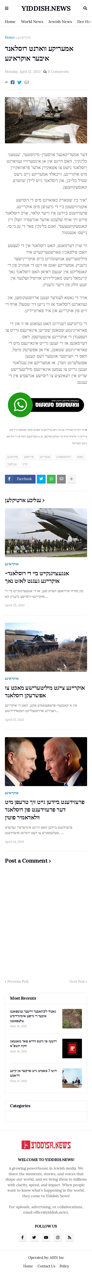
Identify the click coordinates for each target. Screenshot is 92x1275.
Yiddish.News (46, 8)
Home (10, 21)
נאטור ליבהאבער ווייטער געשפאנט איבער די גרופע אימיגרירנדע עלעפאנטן (33, 1016)
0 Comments (58, 71)
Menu (6, 8)
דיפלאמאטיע (63, 457)
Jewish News (60, 21)
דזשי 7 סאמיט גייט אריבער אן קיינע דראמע (33, 1073)
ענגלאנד (12, 464)
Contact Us (46, 1266)
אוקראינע (24, 37)
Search (85, 8)
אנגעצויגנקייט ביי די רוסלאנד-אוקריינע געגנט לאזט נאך (37, 577)
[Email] (27, 82)
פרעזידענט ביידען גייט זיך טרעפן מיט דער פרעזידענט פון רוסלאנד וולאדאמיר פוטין (45, 809)
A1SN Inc (57, 1257)
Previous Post (17, 981)
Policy (64, 1266)
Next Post (77, 981)
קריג (25, 464)
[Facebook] (12, 82)
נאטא (80, 457)
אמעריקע (45, 457)
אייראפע (29, 457)
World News (32, 21)
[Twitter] (19, 82)
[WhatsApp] (51, 479)
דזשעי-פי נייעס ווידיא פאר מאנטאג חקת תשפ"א (33, 1043)
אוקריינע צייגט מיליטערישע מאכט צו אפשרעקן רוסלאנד (45, 691)
